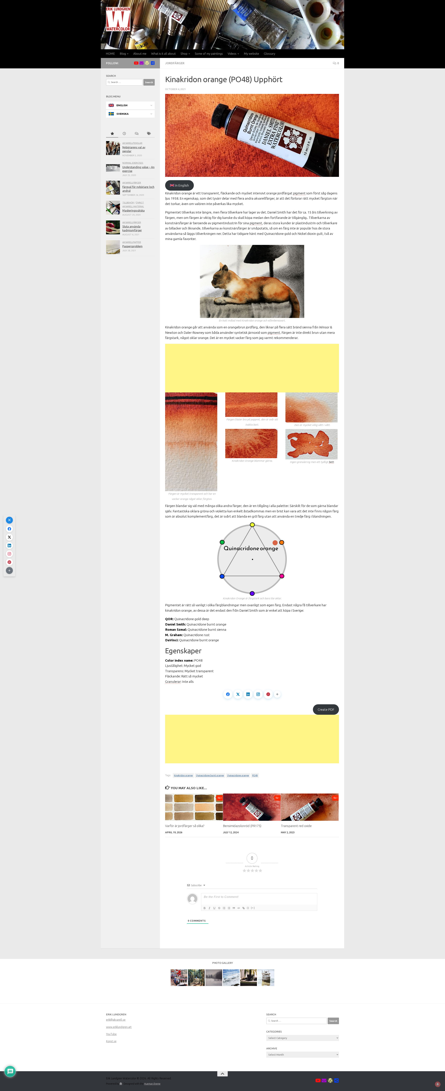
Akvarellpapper (131, 242)
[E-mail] (141, 63)
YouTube (111, 1034)
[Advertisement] (252, 368)
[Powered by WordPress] (121, 1083)
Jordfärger (174, 63)
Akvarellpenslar (132, 143)
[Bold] (204, 908)
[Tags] (149, 134)
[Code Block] (238, 908)
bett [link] (331, 461)
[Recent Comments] (136, 134)
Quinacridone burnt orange (210, 775)
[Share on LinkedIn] (248, 694)
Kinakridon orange (183, 775)
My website (251, 53)
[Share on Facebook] (227, 694)
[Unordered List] (228, 908)
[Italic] (209, 908)
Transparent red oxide (296, 826)
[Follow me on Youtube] (136, 63)
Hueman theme (152, 1083)
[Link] (243, 908)
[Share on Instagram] (258, 694)
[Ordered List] (224, 908)
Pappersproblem (132, 246)
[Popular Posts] (112, 134)
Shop (184, 53)
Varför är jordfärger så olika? (184, 826)
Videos (232, 53)
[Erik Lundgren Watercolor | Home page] (118, 19)
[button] (277, 694)
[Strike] (219, 908)
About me (139, 53)
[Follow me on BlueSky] (153, 63)
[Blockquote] (233, 908)
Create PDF (326, 709)
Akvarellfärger (131, 182)
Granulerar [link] (173, 681)
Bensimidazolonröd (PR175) (242, 826)
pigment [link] (299, 193)
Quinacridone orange (238, 775)
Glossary (269, 53)
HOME (110, 53)
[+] (253, 908)
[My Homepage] (147, 63)
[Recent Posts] (124, 134)
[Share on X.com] (237, 694)
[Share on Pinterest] (268, 694)
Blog (123, 53)
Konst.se (111, 1041)
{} (248, 908)
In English (181, 185)
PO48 (255, 775)
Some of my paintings (209, 53)
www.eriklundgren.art (119, 1027)
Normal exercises (132, 163)
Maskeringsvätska (133, 210)
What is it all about (163, 53)
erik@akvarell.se (116, 1019)
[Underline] (214, 908)
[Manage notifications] (437, 1084)
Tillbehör (128, 202)
